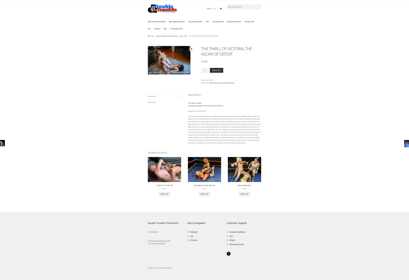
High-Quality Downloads (177, 22)
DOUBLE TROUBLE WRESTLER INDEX (167, 36)
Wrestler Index (249, 22)
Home (152, 36)
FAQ (231, 236)
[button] (191, 49)
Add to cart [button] (164, 194)
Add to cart (216, 70)
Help (165, 29)
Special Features (218, 22)
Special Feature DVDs (234, 22)
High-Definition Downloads (157, 22)
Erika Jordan (183, 36)
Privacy (232, 240)
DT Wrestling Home (176, 29)
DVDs (207, 22)
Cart (149, 29)
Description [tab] (152, 96)
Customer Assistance (237, 232)
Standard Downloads (195, 22)
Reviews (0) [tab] (152, 102)
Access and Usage (236, 244)
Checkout (157, 29)
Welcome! (194, 232)
